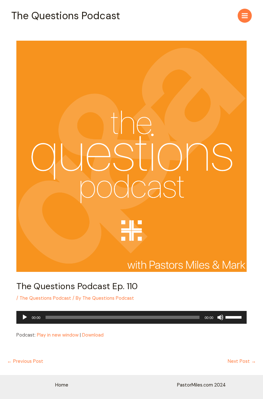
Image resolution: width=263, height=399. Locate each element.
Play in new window (58, 335)
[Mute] (220, 317)
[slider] (234, 316)
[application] (131, 317)
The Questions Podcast (65, 15)
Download (93, 335)
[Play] (24, 317)
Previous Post (25, 361)
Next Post (242, 361)
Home (61, 385)
